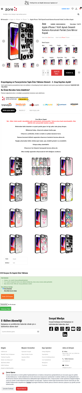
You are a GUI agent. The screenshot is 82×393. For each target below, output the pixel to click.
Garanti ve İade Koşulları (7, 368)
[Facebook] (51, 329)
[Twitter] (56, 329)
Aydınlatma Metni (5, 362)
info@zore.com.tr (67, 367)
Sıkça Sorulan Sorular (27, 354)
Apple (12, 19)
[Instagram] (62, 329)
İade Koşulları (34, 110)
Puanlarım (44, 365)
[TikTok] (67, 329)
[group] (20, 41)
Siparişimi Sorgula (26, 351)
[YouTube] (73, 329)
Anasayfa (5, 19)
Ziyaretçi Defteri (26, 357)
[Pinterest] (78, 329)
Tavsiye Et (22, 110)
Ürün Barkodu (8, 289)
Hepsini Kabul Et (21, 388)
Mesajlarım (45, 362)
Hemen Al (69, 73)
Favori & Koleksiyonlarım (48, 357)
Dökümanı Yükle (5, 309)
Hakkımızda (4, 351)
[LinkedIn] (65, 334)
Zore (44, 24)
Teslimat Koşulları (5, 357)
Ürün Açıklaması (9, 110)
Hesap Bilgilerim (46, 351)
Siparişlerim (45, 354)
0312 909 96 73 (66, 361)
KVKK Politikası (5, 365)
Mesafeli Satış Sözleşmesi (7, 354)
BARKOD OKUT (66, 9)
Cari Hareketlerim (46, 360)
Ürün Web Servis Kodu (10, 291)
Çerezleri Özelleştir (8, 388)
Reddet (28, 382)
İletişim (23, 360)
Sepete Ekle (57, 73)
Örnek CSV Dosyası (7, 296)
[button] (3, 41)
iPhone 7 (25, 19)
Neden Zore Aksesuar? (7, 360)
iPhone (18, 19)
